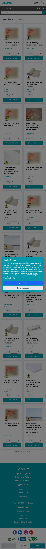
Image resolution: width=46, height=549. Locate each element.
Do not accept (23, 288)
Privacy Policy (32, 274)
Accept (24, 283)
